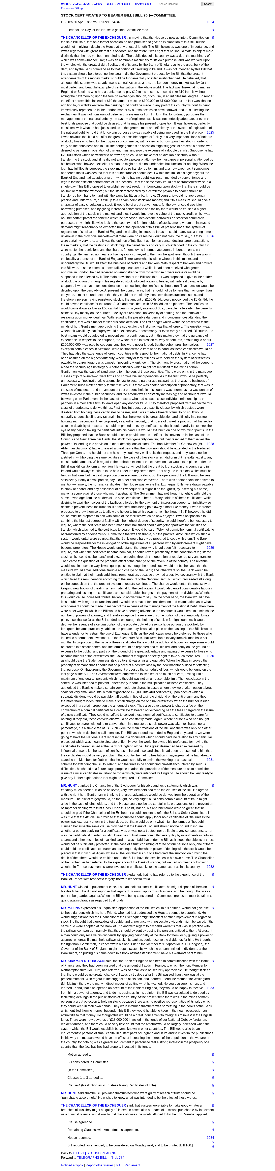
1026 (210, 236)
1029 (210, 547)
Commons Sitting (72, 8)
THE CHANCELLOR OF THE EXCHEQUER (93, 37)
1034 (210, 1137)
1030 (210, 656)
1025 (210, 132)
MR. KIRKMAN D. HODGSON (83, 961)
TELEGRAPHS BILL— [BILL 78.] (100, 1157)
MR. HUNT (69, 785)
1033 (210, 988)
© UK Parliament (128, 1165)
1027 (210, 344)
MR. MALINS (70, 908)
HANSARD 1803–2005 (75, 3)
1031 (210, 759)
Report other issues (100, 1165)
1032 (210, 866)
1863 (110, 3)
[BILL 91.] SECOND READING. (94, 1153)
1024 (210, 22)
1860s (98, 3)
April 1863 (124, 3)
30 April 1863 (143, 3)
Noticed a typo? (72, 1165)
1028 (210, 444)
